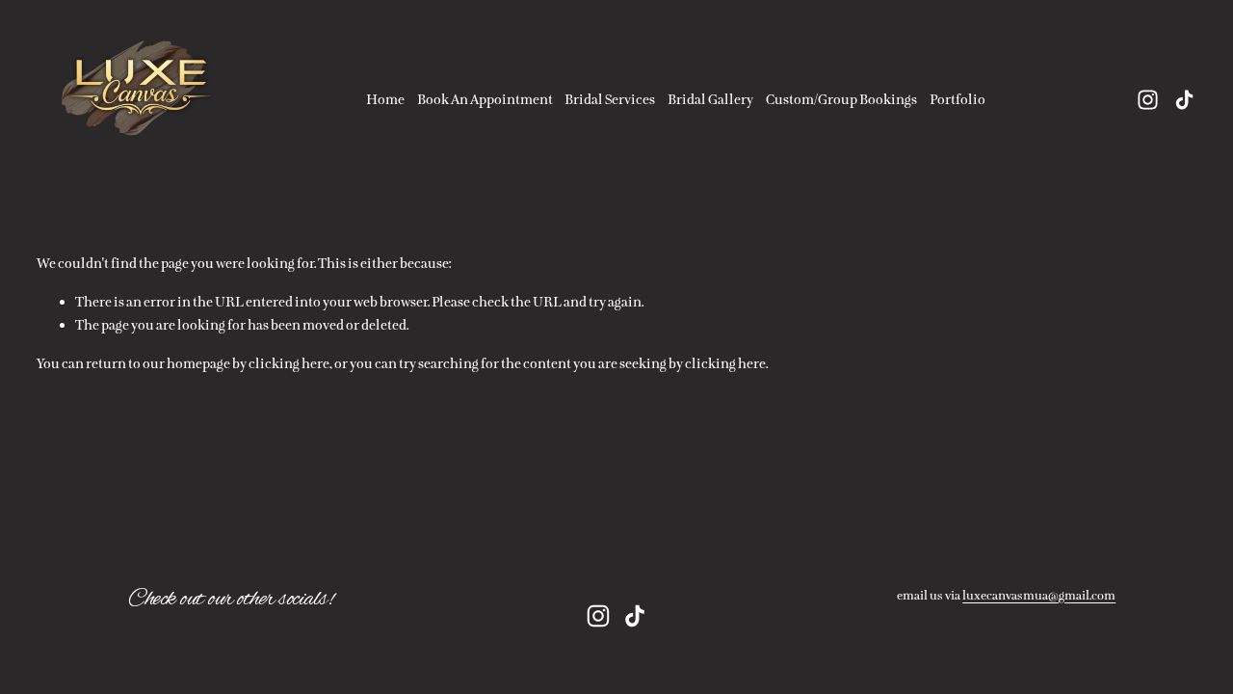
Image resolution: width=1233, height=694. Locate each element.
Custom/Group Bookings (841, 99)
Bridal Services (609, 99)
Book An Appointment (485, 99)
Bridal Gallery (710, 99)
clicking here (289, 363)
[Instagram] (1148, 100)
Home (385, 99)
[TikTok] (1184, 100)
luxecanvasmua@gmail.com (1038, 595)
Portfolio (957, 99)
